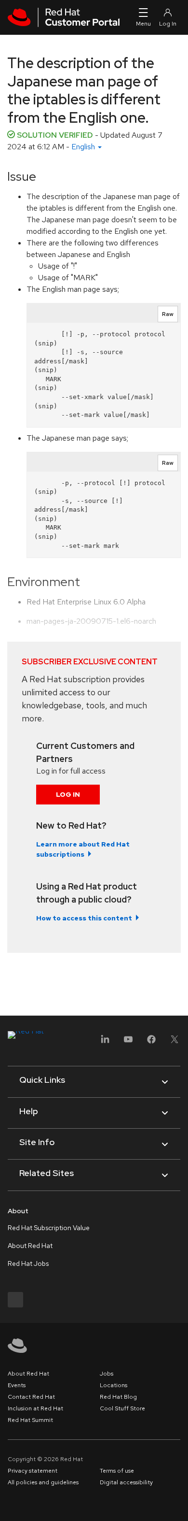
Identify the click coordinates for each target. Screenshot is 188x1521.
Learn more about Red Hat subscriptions (83, 849)
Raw (168, 314)
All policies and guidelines (43, 1482)
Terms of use (117, 1471)
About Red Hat (30, 1245)
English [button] (84, 147)
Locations (113, 1385)
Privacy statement (32, 1471)
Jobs (106, 1374)
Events (17, 1385)
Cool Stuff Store (122, 1408)
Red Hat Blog (118, 1397)
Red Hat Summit (30, 1420)
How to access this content (84, 918)
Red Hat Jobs (28, 1263)
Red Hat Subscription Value (49, 1227)
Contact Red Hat (31, 1397)
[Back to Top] (177, 1503)
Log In (68, 794)
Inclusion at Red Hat (35, 1408)
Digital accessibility (126, 1482)
